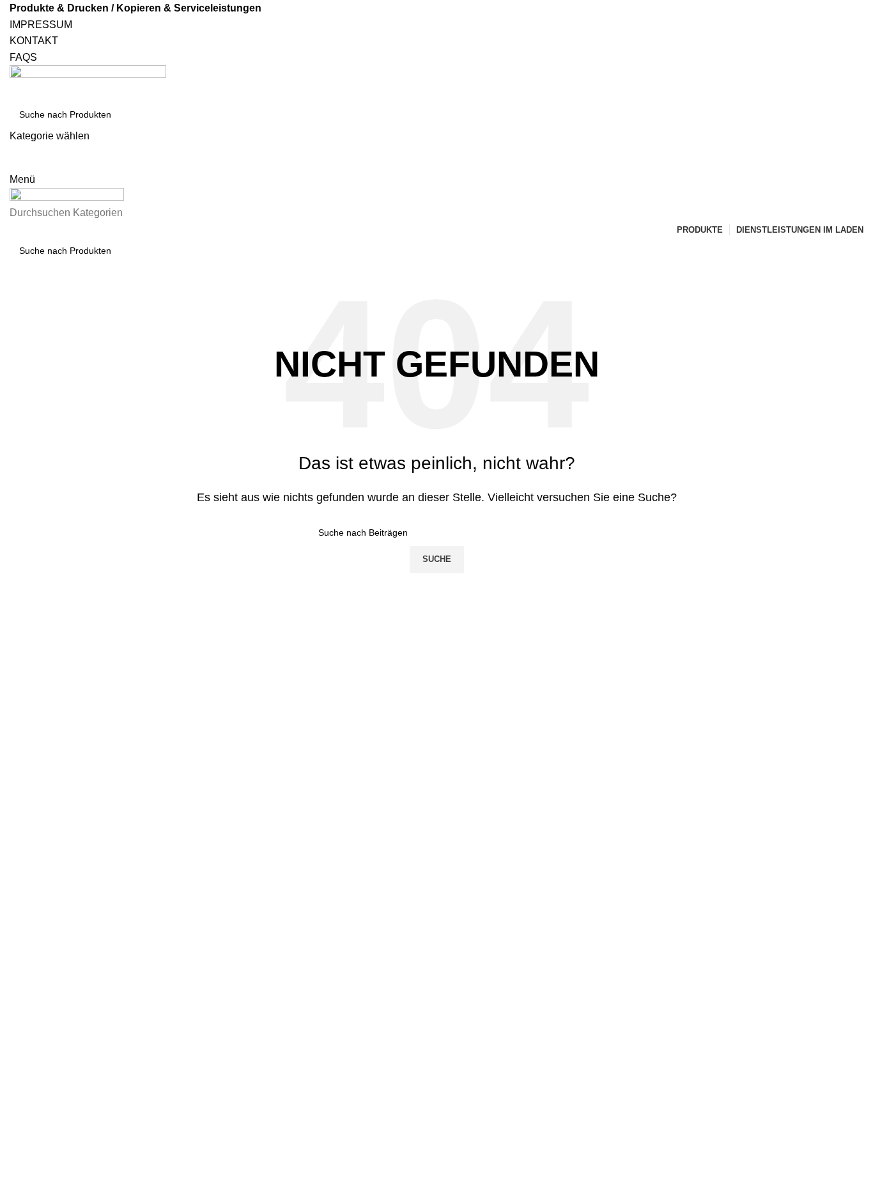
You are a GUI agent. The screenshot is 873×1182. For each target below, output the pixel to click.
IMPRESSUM (41, 24)
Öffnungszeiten (702, 874)
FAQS (23, 57)
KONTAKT (34, 40)
